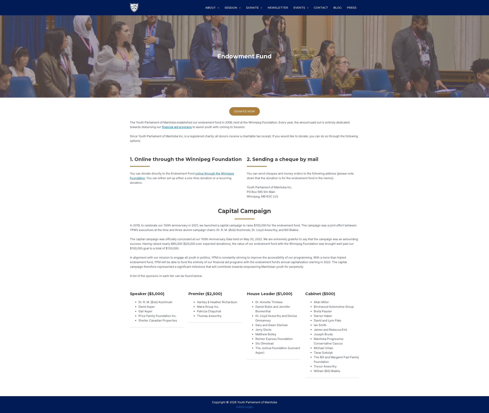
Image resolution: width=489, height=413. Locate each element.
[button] (157, 293)
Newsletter (278, 7)
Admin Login (244, 407)
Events (299, 7)
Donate (252, 7)
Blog (337, 7)
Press (351, 7)
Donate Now (244, 111)
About (210, 7)
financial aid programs (177, 127)
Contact (321, 7)
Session (231, 7)
